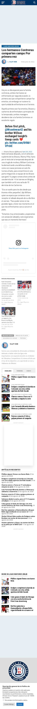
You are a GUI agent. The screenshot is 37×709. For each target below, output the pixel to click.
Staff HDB (13, 61)
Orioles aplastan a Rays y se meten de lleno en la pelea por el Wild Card (18, 523)
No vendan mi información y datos (16, 700)
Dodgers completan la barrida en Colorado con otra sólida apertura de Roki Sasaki (23, 389)
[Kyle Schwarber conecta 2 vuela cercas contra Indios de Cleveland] (9, 293)
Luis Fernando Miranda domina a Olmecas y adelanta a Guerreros (23, 407)
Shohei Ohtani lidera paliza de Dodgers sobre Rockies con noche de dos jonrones (18, 517)
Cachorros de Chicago (10, 338)
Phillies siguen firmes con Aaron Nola (23, 378)
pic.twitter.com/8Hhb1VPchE (18, 144)
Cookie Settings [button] (9, 704)
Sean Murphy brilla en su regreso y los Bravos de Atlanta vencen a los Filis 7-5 (8, 319)
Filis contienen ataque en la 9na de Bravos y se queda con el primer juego (24, 293)
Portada (23, 338)
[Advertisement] (18, 24)
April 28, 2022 (27, 151)
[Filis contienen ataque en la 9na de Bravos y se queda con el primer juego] (24, 285)
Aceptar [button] (20, 704)
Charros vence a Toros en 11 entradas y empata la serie (21, 397)
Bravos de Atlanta (22, 335)
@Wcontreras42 (14, 129)
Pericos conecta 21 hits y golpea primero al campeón (21, 417)
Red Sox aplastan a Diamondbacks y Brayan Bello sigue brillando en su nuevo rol (18, 511)
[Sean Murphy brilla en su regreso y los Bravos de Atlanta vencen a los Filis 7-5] (8, 311)
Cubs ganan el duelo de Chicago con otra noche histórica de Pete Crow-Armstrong (17, 504)
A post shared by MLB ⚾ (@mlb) (18, 270)
